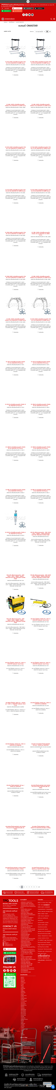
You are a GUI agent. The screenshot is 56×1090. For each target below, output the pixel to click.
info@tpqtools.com (8, 944)
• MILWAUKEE (23, 1009)
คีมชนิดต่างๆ (47, 916)
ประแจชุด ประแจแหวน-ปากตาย (43, 938)
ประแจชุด (50, 935)
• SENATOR (22, 1023)
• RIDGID (22, 1020)
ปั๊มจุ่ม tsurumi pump (42, 942)
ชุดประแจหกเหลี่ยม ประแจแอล (43, 922)
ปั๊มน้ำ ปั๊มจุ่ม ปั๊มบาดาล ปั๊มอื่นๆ (43, 947)
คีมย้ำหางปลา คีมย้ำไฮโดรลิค (43, 918)
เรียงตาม (32, 31)
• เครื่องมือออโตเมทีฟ (24, 935)
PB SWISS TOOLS (49, 911)
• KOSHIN (22, 999)
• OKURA (22, 1016)
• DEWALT (22, 981)
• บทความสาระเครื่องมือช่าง (25, 1044)
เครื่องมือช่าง (44, 956)
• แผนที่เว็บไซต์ (23, 1056)
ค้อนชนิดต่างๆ (40, 920)
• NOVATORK (23, 1015)
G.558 (39, 904)
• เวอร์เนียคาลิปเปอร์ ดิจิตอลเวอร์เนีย (27, 938)
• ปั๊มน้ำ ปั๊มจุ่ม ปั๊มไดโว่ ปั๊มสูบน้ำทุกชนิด (28, 959)
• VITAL (21, 1032)
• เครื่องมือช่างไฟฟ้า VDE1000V (26, 903)
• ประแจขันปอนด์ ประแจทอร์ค (26, 919)
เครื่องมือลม (40, 958)
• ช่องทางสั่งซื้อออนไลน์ (25, 1047)
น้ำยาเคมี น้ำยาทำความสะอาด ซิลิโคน (44, 933)
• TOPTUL (22, 1026)
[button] (50, 19)
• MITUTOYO (23, 1012)
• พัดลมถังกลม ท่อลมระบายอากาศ (27, 968)
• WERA (21, 1033)
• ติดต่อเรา (22, 1061)
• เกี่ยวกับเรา (22, 1054)
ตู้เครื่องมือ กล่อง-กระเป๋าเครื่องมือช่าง (44, 931)
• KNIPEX (22, 994)
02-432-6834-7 (7, 940)
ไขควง (39, 962)
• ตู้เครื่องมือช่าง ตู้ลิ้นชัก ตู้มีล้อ (26, 913)
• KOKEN (22, 997)
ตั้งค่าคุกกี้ (42, 1086)
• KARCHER (22, 988)
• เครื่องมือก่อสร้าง (24, 933)
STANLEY (43, 913)
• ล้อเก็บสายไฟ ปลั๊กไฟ (24, 966)
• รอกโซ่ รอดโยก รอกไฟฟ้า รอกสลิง (27, 930)
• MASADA (22, 1008)
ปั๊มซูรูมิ (39, 944)
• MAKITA (22, 1006)
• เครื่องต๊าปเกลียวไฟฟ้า (25, 934)
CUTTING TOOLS (44, 902)
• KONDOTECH (23, 998)
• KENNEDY (22, 991)
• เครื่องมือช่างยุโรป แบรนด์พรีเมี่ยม (27, 905)
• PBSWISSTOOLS (24, 1019)
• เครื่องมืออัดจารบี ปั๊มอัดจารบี (26, 923)
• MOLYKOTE (23, 1013)
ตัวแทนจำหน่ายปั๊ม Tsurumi (43, 929)
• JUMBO (22, 987)
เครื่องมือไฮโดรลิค (48, 960)
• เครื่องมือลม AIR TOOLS (25, 921)
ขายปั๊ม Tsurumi (41, 916)
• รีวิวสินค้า (22, 1045)
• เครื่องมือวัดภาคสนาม (25, 961)
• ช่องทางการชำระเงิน (24, 1051)
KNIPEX (39, 907)
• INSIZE (22, 985)
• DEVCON (22, 980)
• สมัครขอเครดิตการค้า (25, 1059)
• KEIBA (21, 990)
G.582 (42, 904)
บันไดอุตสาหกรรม (45, 935)
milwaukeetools (49, 909)
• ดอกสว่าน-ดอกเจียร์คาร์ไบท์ (26, 956)
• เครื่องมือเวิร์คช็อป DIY (25, 945)
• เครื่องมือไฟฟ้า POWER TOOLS (27, 920)
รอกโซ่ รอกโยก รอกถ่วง (42, 953)
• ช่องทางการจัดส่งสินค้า (25, 1052)
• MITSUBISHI (23, 1011)
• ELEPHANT (23, 983)
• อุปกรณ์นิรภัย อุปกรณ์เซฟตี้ (26, 965)
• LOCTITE (22, 1002)
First (17, 887)
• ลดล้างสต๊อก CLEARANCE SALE (27, 1042)
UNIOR (46, 913)
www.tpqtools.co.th (8, 945)
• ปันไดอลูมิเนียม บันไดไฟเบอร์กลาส (27, 949)
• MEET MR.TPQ (23, 1055)
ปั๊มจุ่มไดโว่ (48, 942)
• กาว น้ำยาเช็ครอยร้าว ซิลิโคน (26, 952)
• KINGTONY (22, 992)
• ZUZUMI (22, 1034)
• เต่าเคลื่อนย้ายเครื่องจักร (25, 927)
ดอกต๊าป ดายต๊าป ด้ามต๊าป (43, 924)
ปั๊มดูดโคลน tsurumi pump (46, 944)
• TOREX (22, 1027)
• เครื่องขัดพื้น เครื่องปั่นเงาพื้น (26, 963)
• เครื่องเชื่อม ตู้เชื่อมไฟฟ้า (25, 962)
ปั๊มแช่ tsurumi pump (48, 949)
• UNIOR (22, 1030)
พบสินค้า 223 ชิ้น (7, 31)
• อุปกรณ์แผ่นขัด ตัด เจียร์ (25, 972)
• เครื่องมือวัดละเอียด (24, 937)
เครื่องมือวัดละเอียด (46, 958)
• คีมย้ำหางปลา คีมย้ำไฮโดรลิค (26, 926)
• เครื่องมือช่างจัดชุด (24, 912)
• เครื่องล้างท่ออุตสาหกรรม (25, 944)
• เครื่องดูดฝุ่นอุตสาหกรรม (25, 942)
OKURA (39, 911)
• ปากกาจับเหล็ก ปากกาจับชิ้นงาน (26, 917)
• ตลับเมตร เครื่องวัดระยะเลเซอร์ (26, 940)
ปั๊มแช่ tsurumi (40, 949)
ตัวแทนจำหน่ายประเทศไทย (42, 927)
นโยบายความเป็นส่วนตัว (33, 1086)
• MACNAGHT (23, 1004)
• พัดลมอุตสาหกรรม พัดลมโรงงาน (27, 969)
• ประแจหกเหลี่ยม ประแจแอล (26, 909)
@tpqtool (6, 943)
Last (39, 887)
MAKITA (43, 907)
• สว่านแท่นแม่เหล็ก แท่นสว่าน (26, 931)
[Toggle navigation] (54, 19)
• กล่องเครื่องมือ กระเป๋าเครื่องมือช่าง (27, 914)
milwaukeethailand (42, 909)
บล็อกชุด (39, 935)
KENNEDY (46, 905)
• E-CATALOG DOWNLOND (26, 1041)
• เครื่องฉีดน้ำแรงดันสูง (25, 941)
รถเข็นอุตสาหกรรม (48, 951)
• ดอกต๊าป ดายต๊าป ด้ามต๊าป (26, 958)
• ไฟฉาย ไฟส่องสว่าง (24, 916)
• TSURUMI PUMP (24, 1029)
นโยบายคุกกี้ (8, 1087)
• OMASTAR (22, 1018)
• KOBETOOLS (23, 995)
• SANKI (21, 1022)
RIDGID (39, 913)
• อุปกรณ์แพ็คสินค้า (24, 970)
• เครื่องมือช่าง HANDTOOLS (26, 902)
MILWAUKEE (47, 907)
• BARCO (22, 977)
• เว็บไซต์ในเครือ (23, 1058)
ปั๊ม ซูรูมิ (44, 940)
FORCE (50, 902)
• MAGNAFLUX (23, 1005)
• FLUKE (22, 984)
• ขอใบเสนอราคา (23, 1040)
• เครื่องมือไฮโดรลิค (24, 924)
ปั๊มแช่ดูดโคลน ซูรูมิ (41, 951)
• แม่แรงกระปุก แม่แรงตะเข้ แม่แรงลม (27, 928)
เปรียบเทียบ (16, 75)
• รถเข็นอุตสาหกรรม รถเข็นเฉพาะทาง (27, 951)
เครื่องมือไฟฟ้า (41, 960)
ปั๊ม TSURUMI (40, 940)
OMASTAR (43, 911)
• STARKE (22, 1025)
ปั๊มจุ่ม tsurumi (49, 940)
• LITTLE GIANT (23, 1001)
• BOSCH (22, 978)
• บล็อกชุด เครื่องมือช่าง (25, 910)
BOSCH (39, 902)
